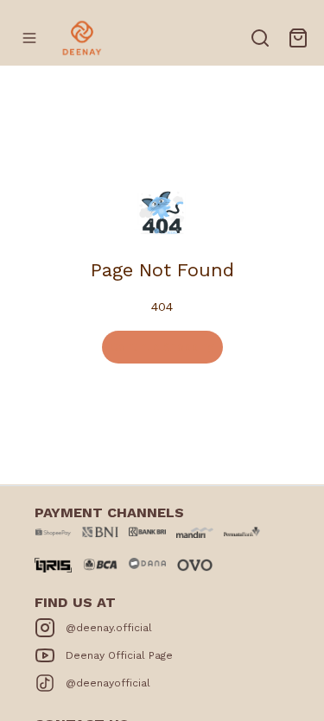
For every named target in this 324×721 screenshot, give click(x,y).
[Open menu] (29, 38)
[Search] (260, 38)
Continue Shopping (162, 346)
